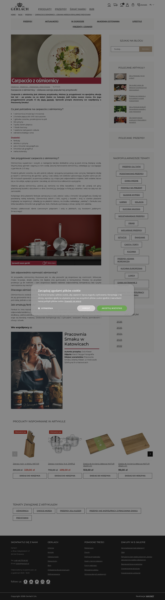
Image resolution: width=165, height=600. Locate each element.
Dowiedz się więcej (72, 301)
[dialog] (82, 300)
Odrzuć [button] (86, 308)
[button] (45, 308)
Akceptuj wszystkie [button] (112, 308)
